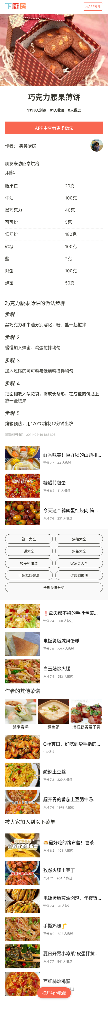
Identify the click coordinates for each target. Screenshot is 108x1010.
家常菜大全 (79, 563)
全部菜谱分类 (54, 587)
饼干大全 (29, 539)
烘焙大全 (79, 539)
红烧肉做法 (79, 575)
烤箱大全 (79, 551)
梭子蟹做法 (29, 563)
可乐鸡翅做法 (28, 575)
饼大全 (29, 551)
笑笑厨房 (27, 146)
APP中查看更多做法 (54, 128)
